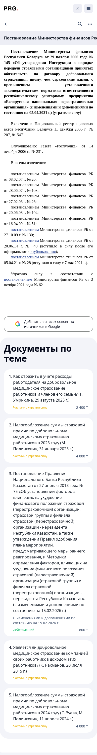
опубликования (43, 251)
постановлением (25, 229)
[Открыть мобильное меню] (88, 8)
